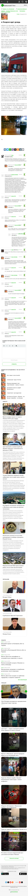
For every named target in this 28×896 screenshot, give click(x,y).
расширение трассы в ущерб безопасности (14, 388)
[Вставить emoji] (16, 346)
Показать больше (14, 858)
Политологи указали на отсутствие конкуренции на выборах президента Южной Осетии (13, 537)
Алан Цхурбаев (18, 164)
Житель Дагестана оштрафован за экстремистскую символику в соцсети (11, 657)
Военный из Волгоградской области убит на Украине (13, 651)
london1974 (13, 196)
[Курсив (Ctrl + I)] (6, 346)
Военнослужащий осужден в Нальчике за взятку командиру (12, 663)
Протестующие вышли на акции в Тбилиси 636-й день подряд (12, 417)
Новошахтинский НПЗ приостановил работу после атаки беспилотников (13, 566)
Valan (12, 155)
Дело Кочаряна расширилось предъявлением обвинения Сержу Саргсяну (13, 702)
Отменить (14, 364)
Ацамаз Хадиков (14, 174)
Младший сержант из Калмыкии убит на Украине (12, 644)
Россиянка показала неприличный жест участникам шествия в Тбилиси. (12, 853)
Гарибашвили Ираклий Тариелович (13, 615)
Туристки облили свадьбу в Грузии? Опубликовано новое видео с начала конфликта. (11, 779)
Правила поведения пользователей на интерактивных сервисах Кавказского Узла (14, 887)
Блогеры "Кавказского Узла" (12, 10)
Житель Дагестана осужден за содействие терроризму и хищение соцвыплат (12, 676)
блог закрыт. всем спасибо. (13, 375)
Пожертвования (23, 871)
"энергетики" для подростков (14, 393)
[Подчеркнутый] (9, 346)
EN (4, 1)
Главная (3, 10)
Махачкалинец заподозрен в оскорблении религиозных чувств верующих (12, 670)
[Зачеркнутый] (12, 346)
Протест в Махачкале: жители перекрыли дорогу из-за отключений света (12, 754)
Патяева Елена (7, 634)
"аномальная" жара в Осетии (14, 379)
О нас (2, 871)
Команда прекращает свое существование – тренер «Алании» (15, 384)
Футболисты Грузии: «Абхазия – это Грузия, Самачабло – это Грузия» (16, 397)
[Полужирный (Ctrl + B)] (4, 346)
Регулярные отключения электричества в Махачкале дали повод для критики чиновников (13, 507)
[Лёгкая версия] (7, 1)
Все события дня (22, 679)
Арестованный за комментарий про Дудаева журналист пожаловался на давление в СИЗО (13, 448)
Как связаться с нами (12, 871)
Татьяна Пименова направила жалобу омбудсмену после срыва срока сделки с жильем (14, 477)
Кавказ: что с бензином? (8, 9)
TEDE (12, 249)
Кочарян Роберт (7, 597)
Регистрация (14, 360)
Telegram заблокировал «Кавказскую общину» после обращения (11, 806)
